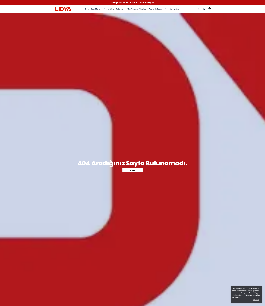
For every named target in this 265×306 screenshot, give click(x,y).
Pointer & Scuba (155, 9)
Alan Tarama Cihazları (136, 9)
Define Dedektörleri (93, 9)
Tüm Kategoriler (172, 9)
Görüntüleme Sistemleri (114, 9)
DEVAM (132, 170)
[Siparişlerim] (204, 9)
